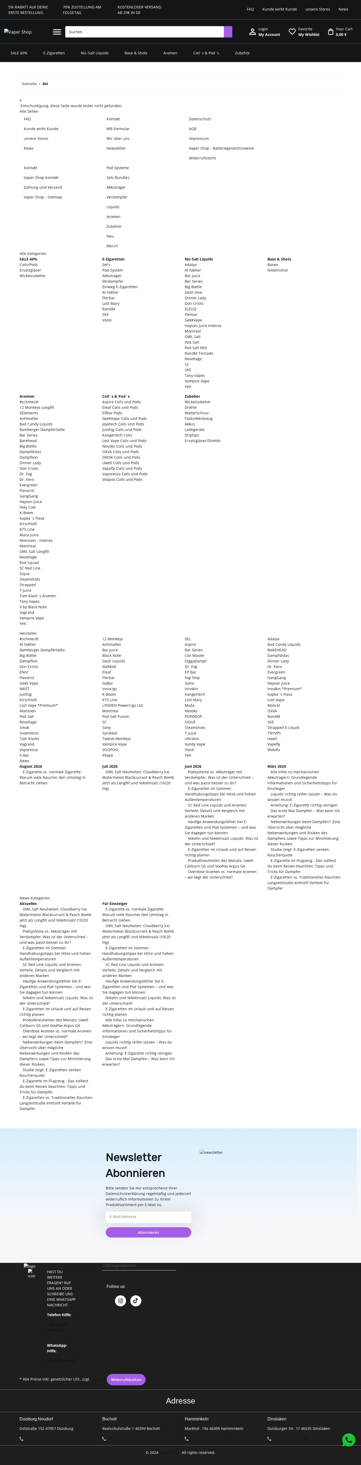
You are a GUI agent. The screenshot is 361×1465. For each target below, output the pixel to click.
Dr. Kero (27, 479)
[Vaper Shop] (18, 32)
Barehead (28, 440)
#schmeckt (29, 401)
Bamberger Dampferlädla (42, 649)
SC (187, 364)
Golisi (190, 683)
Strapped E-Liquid (283, 727)
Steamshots (30, 579)
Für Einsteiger (114, 903)
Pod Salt (192, 342)
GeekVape (193, 320)
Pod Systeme (118, 167)
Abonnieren (148, 1232)
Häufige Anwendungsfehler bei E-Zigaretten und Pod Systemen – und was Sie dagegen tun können (220, 827)
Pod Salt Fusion (115, 716)
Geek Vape (29, 683)
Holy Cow (28, 507)
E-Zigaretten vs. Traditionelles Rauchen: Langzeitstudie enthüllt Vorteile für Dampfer (304, 883)
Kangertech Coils (117, 435)
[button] (57, 32)
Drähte (191, 407)
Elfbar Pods (112, 412)
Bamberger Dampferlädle (42, 429)
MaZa (190, 705)
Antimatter (29, 418)
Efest (24, 672)
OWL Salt (193, 336)
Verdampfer (117, 197)
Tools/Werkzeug (199, 418)
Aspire (190, 644)
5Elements (29, 412)
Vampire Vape (197, 380)
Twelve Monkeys (116, 738)
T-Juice (25, 590)
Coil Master (195, 655)
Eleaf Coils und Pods (120, 407)
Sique (25, 573)
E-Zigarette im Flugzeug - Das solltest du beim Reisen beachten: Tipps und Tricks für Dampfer (301, 866)
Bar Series (194, 281)
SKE (105, 314)
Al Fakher (110, 292)
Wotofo (273, 749)
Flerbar (108, 297)
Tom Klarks (29, 738)
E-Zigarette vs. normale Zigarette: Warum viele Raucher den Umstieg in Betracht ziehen (53, 777)
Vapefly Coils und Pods (122, 468)
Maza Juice (29, 534)
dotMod (109, 666)
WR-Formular (118, 128)
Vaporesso (29, 749)
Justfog (26, 694)
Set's (106, 264)
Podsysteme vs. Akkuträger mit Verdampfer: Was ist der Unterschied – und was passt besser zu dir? (219, 777)
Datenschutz (200, 118)
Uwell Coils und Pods (120, 462)
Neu (110, 236)
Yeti (188, 386)
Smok (24, 727)
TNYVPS (274, 733)
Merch (112, 245)
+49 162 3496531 (62, 1360)
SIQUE (190, 721)
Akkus (190, 423)
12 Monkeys (112, 638)
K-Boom (26, 512)
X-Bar (24, 755)
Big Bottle (193, 286)
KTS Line (27, 529)
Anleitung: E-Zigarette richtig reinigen (303, 805)
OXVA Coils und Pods (120, 451)
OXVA (272, 710)
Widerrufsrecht (202, 157)
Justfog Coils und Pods (122, 429)
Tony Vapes (195, 375)
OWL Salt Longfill (34, 551)
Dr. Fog (26, 473)
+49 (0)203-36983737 (42, 1438)
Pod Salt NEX (196, 347)
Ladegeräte (195, 429)
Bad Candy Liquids (36, 423)
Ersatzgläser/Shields (203, 440)
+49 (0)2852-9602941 (207, 1438)
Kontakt (113, 118)
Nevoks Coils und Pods (122, 446)
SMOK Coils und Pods (121, 457)
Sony (106, 727)
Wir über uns (118, 138)
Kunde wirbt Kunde (279, 9)
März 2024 (276, 766)
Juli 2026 (110, 766)
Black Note (111, 655)
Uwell (272, 738)
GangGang (29, 496)
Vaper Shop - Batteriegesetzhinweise (221, 148)
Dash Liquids (113, 660)
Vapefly (273, 744)
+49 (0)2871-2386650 (125, 1438)
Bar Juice (192, 275)
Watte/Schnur (197, 412)
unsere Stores (318, 9)
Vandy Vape (195, 744)
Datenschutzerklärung (125, 1193)
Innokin (191, 688)
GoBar (107, 683)
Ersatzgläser (30, 270)
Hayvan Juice (31, 501)
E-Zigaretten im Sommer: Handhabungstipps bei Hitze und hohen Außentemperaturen (220, 794)
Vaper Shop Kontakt (41, 177)
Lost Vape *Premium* (39, 705)
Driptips (192, 435)
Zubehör (114, 226)
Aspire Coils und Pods (121, 401)
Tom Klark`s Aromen (38, 595)
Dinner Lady (195, 297)
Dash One (193, 292)
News (343, 9)
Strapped (28, 584)
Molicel (273, 705)
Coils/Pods (29, 264)
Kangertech (195, 694)
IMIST (24, 688)
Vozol (107, 320)
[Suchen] (228, 31)
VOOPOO (110, 749)
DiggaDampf (196, 660)
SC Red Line (30, 568)
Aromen (114, 216)
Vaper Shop (169, 1452)
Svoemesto (29, 733)
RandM (108, 308)
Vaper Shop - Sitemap (43, 197)
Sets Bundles (118, 177)
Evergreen (29, 484)
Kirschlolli (28, 523)
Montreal (193, 331)
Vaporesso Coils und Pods (125, 473)
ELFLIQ (190, 308)
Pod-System (112, 270)
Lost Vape (275, 699)
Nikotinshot (277, 270)
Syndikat (109, 733)
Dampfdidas (30, 451)
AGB (192, 128)
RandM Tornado (199, 353)
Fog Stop (192, 677)
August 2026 (31, 766)
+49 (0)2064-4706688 (290, 1438)
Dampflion (29, 457)
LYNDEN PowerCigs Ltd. (123, 705)
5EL (188, 638)
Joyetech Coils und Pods (123, 423)
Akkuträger (116, 187)
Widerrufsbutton (126, 1379)
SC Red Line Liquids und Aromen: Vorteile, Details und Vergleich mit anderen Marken (216, 811)
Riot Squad (29, 562)
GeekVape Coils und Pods (124, 418)
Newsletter (116, 148)
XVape (107, 755)
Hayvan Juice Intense (203, 325)
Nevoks (191, 710)
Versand (98, 1379)
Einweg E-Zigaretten (120, 286)
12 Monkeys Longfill (37, 407)
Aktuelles (28, 903)
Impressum (199, 138)
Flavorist (27, 490)
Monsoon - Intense (36, 540)
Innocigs (109, 688)
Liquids (113, 206)
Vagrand (27, 612)
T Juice (190, 733)
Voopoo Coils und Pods (122, 479)
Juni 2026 (193, 766)
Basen (272, 264)
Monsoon (28, 710)
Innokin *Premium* (284, 688)
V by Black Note (33, 606)
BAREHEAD (276, 649)
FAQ (250, 9)
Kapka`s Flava (32, 518)
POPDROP (193, 716)
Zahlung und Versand (43, 187)
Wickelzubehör (33, 275)
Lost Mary (110, 303)
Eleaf (106, 672)
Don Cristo (194, 303)
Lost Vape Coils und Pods (124, 440)
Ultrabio (192, 738)
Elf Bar (190, 672)
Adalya (191, 264)
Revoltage (193, 358)
